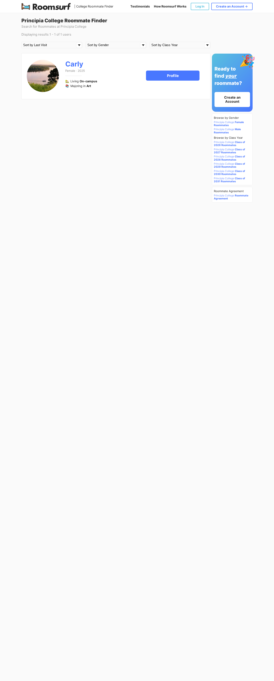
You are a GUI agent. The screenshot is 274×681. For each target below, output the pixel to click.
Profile (173, 76)
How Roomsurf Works (170, 6)
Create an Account (232, 99)
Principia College (229, 124)
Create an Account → (232, 6)
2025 (81, 70)
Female (70, 70)
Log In (199, 6)
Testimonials (140, 6)
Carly (74, 64)
